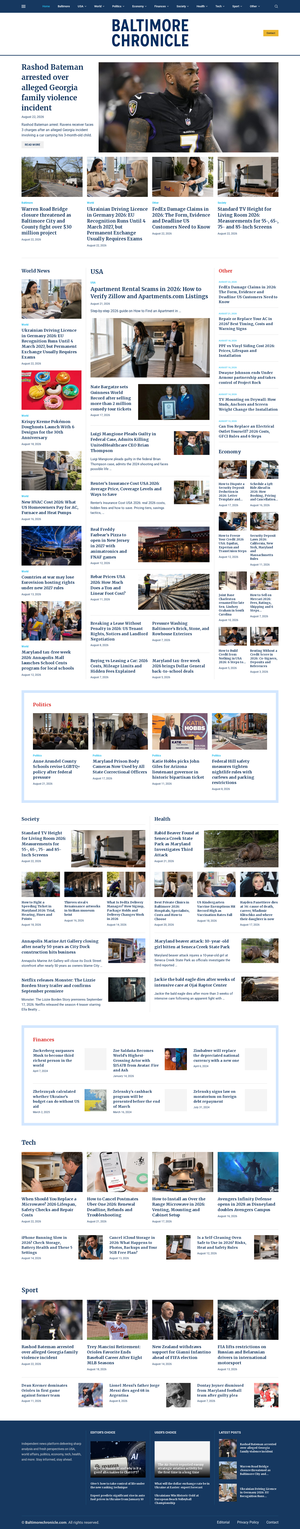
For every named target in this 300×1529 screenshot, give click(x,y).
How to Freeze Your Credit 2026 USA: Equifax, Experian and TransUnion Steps (233, 543)
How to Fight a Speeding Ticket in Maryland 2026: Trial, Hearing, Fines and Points (38, 910)
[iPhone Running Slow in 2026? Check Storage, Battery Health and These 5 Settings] (90, 1247)
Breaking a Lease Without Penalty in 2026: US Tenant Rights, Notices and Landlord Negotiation (119, 631)
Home (46, 6)
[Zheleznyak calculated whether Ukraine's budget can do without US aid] (96, 1100)
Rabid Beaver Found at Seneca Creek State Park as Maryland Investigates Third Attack (176, 844)
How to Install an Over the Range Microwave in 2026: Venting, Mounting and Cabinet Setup (178, 1207)
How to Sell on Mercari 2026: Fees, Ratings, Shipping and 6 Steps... (261, 602)
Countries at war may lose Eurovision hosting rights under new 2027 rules (48, 582)
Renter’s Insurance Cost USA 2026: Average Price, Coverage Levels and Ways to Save (126, 489)
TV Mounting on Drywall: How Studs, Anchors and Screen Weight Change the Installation (248, 404)
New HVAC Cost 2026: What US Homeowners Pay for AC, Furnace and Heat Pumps (50, 507)
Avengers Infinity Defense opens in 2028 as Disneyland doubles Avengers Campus (246, 1204)
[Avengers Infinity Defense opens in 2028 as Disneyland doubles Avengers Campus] (248, 1185)
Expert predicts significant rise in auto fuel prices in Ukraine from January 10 (117, 1497)
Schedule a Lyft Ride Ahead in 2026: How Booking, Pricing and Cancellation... (264, 491)
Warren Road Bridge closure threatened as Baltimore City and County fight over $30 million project (47, 221)
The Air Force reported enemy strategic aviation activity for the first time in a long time (181, 1468)
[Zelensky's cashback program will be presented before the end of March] (176, 1100)
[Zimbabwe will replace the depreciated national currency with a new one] (256, 1059)
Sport (235, 6)
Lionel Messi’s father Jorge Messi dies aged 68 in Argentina (134, 1390)
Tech (218, 6)
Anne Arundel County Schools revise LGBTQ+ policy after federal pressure (56, 769)
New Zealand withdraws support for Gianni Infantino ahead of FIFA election (181, 1352)
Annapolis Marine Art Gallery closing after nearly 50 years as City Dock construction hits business (60, 947)
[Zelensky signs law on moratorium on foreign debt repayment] (256, 1100)
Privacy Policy (248, 1522)
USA (80, 6)
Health (201, 6)
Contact (271, 33)
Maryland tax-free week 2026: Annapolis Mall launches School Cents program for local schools (48, 660)
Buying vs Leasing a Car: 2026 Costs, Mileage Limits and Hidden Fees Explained (119, 666)
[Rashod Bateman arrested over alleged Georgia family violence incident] (188, 107)
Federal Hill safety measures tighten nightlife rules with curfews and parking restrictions (233, 772)
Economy (138, 6)
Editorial (223, 1522)
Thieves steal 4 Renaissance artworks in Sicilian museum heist (82, 908)
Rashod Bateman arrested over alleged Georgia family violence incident (52, 87)
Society (181, 6)
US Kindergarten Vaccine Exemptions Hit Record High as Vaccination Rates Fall (216, 908)
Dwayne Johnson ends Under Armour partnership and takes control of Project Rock (247, 377)
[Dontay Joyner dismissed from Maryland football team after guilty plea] (266, 1395)
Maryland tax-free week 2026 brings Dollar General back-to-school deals (178, 666)
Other (253, 6)
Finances (160, 6)
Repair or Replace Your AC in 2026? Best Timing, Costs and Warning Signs (246, 324)
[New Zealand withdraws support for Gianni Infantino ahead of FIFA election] (182, 1333)
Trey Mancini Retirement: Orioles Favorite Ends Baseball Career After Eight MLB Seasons (114, 1354)
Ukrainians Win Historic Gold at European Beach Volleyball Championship (177, 1499)
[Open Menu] (23, 6)
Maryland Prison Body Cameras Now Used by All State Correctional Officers (120, 767)
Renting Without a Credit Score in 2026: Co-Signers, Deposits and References (263, 658)
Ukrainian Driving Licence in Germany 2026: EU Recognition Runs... (258, 1492)
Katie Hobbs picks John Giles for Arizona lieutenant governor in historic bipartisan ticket (178, 769)
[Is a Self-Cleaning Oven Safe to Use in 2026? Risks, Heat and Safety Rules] (266, 1247)
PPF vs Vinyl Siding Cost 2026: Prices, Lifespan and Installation (247, 351)
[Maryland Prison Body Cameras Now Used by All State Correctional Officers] (120, 747)
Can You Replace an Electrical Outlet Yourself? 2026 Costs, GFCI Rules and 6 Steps (246, 431)
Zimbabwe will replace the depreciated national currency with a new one (216, 1055)
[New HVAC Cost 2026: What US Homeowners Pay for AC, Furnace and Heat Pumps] (51, 486)
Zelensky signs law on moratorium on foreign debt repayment (215, 1096)
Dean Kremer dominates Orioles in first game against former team (44, 1390)
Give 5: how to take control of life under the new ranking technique (117, 1485)
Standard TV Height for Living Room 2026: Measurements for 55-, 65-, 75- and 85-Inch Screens (44, 844)
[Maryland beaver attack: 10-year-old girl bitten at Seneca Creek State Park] (260, 950)
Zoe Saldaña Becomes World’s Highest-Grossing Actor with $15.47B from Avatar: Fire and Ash (136, 1060)
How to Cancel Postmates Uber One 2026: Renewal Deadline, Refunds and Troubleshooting (112, 1207)
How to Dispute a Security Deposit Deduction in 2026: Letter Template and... (231, 491)
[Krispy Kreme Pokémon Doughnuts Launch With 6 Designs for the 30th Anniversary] (51, 408)
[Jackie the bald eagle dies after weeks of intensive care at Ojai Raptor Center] (260, 989)
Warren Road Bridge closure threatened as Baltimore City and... (255, 1470)
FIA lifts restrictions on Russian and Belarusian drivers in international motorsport (242, 1354)
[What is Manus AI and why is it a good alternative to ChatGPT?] (118, 1459)
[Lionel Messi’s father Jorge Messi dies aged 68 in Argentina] (178, 1395)
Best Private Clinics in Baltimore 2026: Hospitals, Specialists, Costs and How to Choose (172, 910)
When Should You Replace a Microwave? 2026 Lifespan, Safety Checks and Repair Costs (49, 1207)
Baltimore (64, 6)
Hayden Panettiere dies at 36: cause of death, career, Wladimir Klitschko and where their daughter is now (259, 910)
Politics (116, 6)
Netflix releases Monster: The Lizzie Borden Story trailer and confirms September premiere (58, 986)
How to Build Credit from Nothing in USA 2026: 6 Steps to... (232, 656)
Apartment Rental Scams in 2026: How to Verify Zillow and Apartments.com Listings (149, 293)
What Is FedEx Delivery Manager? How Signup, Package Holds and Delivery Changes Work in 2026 (125, 910)
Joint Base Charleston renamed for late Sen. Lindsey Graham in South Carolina (231, 604)
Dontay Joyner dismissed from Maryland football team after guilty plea (220, 1390)
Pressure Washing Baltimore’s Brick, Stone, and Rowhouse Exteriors (180, 628)
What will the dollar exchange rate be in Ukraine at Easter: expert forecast (182, 1485)
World (97, 6)
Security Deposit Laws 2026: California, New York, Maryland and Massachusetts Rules (263, 547)
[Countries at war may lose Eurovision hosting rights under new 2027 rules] (51, 561)
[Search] (276, 6)
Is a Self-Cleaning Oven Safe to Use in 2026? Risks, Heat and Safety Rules (221, 1242)
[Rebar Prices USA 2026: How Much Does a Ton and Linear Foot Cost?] (174, 592)
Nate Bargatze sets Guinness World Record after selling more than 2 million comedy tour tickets (110, 398)
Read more (32, 144)
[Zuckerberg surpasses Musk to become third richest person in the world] (96, 1059)
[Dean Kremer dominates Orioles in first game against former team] (90, 1395)
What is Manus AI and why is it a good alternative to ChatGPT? (117, 1470)
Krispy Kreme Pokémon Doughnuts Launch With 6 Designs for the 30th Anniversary (48, 429)
